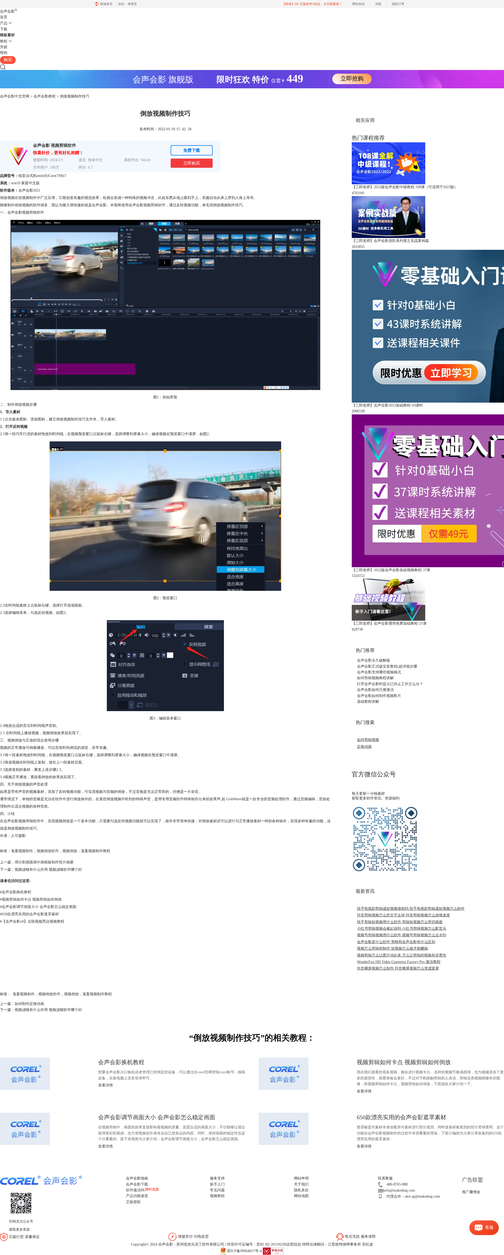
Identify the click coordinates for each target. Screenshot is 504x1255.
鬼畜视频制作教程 (95, 851)
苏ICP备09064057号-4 (244, 1251)
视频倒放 (69, 851)
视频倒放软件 (48, 851)
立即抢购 (352, 78)
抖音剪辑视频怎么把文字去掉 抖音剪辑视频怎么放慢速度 (403, 915)
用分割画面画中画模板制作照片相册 (44, 862)
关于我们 (301, 1184)
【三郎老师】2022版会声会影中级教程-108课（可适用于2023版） (405, 187)
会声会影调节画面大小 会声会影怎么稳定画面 (38, 907)
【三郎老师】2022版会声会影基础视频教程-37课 (391, 570)
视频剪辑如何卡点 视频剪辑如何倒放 (31, 899)
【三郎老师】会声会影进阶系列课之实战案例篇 (390, 241)
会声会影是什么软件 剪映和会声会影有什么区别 (396, 942)
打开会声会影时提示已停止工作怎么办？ (390, 684)
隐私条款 (301, 1190)
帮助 (3, 53)
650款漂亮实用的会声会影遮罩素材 (29, 914)
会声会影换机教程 (15, 892)
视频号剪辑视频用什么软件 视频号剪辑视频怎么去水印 (401, 935)
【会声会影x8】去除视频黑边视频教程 (32, 921)
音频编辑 (308, 799)
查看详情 (105, 1085)
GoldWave (234, 799)
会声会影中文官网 (14, 96)
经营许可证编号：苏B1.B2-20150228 (256, 1244)
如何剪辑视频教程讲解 (375, 678)
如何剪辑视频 (368, 740)
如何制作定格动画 (29, 1004)
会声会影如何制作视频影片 (379, 696)
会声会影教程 (45, 96)
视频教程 (217, 1196)
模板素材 (7, 35)
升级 (3, 47)
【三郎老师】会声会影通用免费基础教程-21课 (389, 623)
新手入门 (217, 1184)
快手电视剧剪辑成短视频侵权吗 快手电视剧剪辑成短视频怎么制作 (411, 909)
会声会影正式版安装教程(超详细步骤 (387, 666)
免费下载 (191, 150)
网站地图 (301, 1196)
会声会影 (8, 11)
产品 (3, 23)
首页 (3, 17)
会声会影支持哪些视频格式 (379, 672)
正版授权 (133, 1202)
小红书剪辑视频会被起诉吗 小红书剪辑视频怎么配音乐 (401, 929)
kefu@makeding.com (399, 1190)
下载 (3, 29)
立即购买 (191, 163)
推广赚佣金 (471, 1192)
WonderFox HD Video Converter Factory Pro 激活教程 (398, 962)
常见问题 (217, 1190)
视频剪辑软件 (154, 205)
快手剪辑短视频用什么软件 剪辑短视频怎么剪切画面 (400, 922)
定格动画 (364, 747)
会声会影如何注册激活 (375, 690)
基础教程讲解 (368, 702)
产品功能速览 (137, 1196)
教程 (3, 41)
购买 (8, 59)
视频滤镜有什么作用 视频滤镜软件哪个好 (48, 870)
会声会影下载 (137, 1184)
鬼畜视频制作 (22, 851)
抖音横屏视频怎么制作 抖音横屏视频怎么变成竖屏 (398, 968)
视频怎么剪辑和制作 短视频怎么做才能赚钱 (392, 948)
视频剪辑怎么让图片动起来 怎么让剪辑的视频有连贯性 (401, 955)
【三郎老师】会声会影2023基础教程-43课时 (387, 405)
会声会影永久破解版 (373, 660)
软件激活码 (135, 1190)
